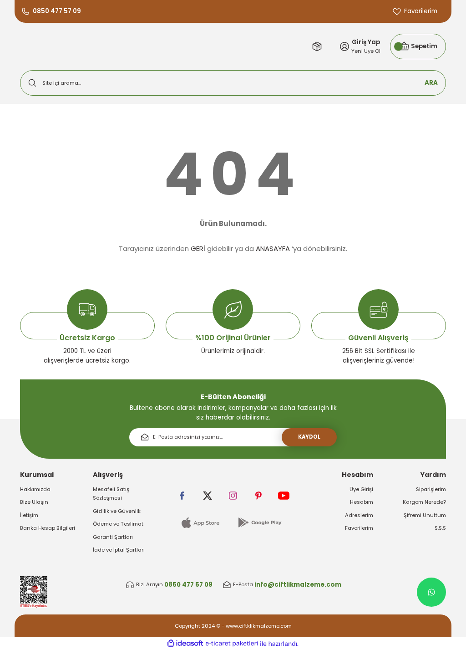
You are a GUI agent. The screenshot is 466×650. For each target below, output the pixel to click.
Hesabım (361, 502)
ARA (431, 82)
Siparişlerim (431, 489)
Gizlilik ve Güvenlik (117, 511)
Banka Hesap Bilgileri (47, 528)
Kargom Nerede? (424, 502)
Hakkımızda (35, 489)
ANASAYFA (273, 248)
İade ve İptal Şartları (119, 549)
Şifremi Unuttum (425, 515)
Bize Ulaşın (34, 502)
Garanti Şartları (113, 537)
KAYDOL (309, 436)
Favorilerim (359, 528)
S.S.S (440, 528)
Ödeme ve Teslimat (118, 523)
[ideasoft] (185, 644)
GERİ (198, 248)
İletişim (29, 515)
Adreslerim (359, 515)
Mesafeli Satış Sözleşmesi (111, 494)
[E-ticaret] (231, 644)
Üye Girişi (361, 489)
